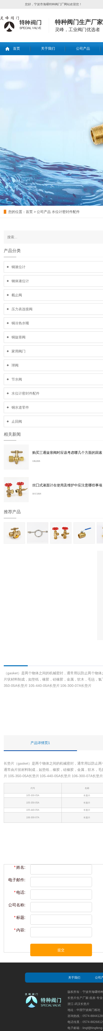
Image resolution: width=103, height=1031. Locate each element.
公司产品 (83, 48)
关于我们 (48, 48)
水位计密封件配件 (66, 212)
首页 (16, 48)
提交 (61, 950)
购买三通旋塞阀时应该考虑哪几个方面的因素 (67, 453)
